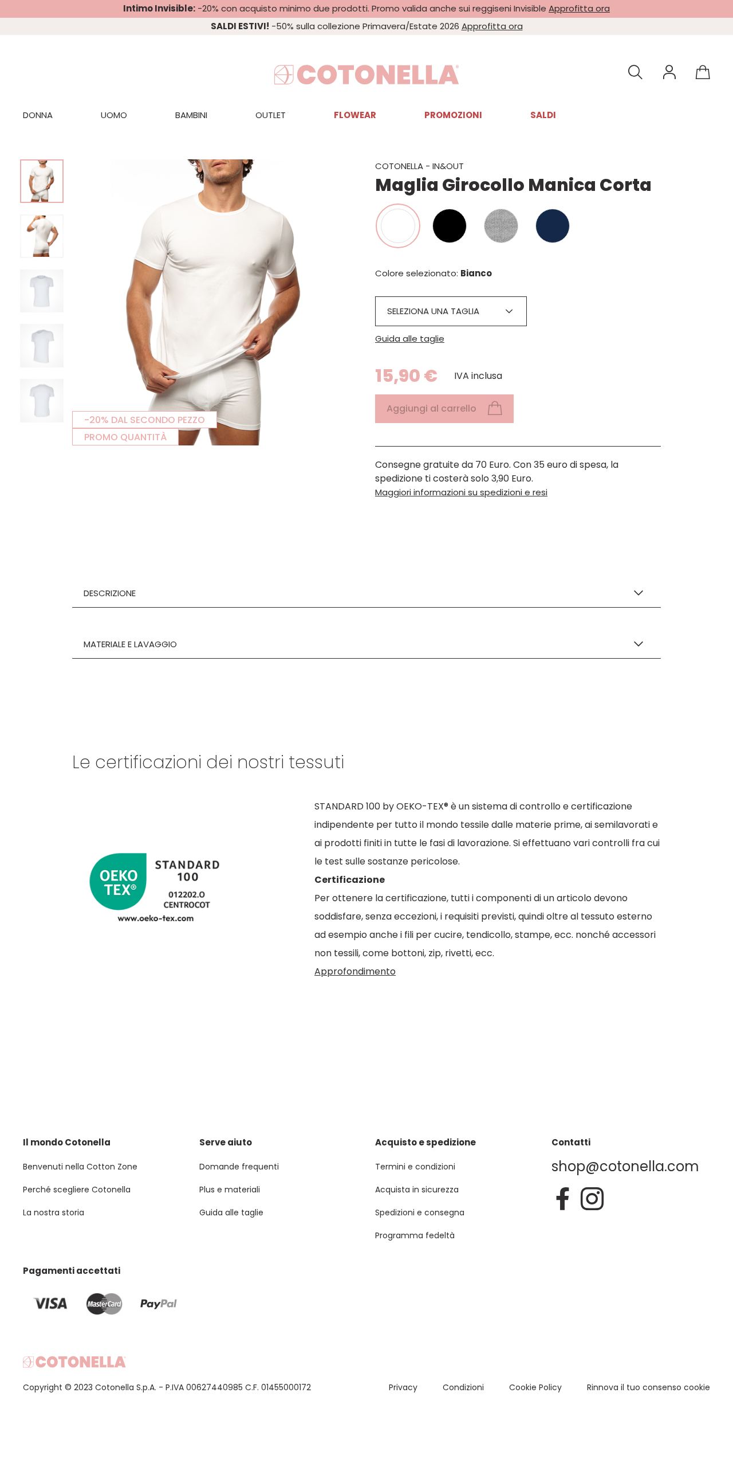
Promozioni (453, 115)
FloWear (355, 115)
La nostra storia (53, 1212)
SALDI (543, 115)
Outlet (270, 115)
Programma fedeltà (415, 1235)
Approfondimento (355, 971)
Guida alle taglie (409, 338)
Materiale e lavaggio (130, 644)
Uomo (114, 115)
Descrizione (110, 593)
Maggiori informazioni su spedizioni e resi (461, 492)
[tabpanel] (215, 302)
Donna (38, 115)
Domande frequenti (239, 1166)
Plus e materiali (229, 1189)
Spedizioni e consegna (419, 1212)
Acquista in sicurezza (417, 1189)
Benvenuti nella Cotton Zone (80, 1166)
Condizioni (463, 1387)
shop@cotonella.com (625, 1166)
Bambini (191, 115)
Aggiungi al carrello (431, 408)
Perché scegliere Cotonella (77, 1189)
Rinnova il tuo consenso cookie (648, 1387)
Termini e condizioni (415, 1166)
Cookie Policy (535, 1387)
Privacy (403, 1387)
